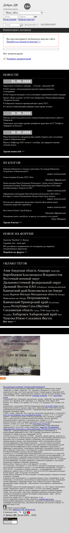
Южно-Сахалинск (28, 318)
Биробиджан (12, 275)
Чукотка (9, 318)
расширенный (48, 24)
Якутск (47, 318)
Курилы (14, 294)
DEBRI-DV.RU (30, 509)
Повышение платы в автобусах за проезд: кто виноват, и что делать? (30, 216)
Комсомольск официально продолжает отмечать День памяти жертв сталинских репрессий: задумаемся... (30, 203)
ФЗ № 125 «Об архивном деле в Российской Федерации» (22, 415)
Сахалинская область (18, 310)
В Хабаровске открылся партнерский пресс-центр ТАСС (25, 103)
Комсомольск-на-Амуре (45, 291)
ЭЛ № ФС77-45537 (51, 406)
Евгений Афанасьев (55, 180)
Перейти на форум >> (15, 252)
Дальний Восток (15, 287)
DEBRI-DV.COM (18, 509)
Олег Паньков (59, 219)
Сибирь (36, 311)
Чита (59, 315)
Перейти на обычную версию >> (24, 41)
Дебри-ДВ (10, 5)
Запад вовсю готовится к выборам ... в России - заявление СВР (28, 86)
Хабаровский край (43, 314)
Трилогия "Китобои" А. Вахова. (16, 240)
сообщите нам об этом (46, 499)
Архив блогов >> (12, 222)
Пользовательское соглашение (13, 387)
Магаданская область (44, 294)
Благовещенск (32, 274)
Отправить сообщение (39, 395)
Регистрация (9, 19)
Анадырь (43, 270)
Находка (61, 294)
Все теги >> (9, 321)
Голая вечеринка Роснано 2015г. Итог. (18, 177)
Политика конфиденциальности (34, 387)
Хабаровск (20, 314)
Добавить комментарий (18, 58)
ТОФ (42, 310)
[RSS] (3, 378)
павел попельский (56, 174)
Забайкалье (42, 287)
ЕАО (32, 287)
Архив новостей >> (14, 151)
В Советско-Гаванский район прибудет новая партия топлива (27, 106)
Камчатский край (15, 291)
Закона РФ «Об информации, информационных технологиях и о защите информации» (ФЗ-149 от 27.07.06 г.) (31, 428)
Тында (48, 310)
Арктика (55, 271)
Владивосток (52, 275)
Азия (6, 270)
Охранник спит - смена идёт (14, 243)
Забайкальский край (56, 287)
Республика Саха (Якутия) (30, 306)
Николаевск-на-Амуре (14, 298)
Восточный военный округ (21, 278)
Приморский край (34, 302)
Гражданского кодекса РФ (41, 423)
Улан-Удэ (55, 310)
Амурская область (24, 270)
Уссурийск (7, 315)
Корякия (6, 295)
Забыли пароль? (26, 19)
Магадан (25, 294)
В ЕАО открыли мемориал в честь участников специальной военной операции (34, 95)
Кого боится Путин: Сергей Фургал (17, 210)
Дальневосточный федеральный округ (32, 282)
